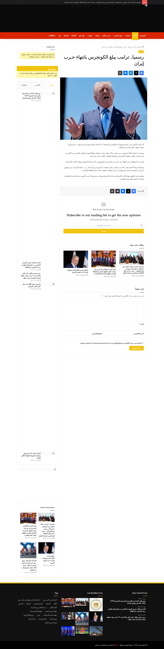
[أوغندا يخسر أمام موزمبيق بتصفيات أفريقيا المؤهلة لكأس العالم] (48, 456)
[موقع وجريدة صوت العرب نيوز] (82, 18)
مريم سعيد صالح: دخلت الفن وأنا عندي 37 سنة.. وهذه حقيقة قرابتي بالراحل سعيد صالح (31, 275)
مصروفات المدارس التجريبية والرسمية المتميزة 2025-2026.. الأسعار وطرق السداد (31, 95)
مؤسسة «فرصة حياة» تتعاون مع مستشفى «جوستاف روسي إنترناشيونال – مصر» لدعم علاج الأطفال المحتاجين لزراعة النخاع (102, 2)
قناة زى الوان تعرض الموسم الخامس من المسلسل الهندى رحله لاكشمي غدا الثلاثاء (31, 265)
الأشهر (51, 85)
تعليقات (24, 85)
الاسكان (48, 604)
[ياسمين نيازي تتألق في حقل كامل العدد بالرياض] (48, 367)
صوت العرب (118, 35)
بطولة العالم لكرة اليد (36, 611)
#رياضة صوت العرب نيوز (50, 600)
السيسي (20, 604)
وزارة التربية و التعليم (51, 623)
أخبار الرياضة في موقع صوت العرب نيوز (29, 600)
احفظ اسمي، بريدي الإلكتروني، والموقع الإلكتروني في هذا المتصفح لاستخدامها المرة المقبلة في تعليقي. (111, 343)
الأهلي (55, 604)
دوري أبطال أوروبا (29, 615)
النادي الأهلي (53, 607)
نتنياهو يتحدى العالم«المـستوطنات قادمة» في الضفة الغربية (77, 271)
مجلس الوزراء (42, 619)
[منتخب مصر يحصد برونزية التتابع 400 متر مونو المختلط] (68, 631)
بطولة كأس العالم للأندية (50, 615)
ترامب (38, 615)
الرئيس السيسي (38, 604)
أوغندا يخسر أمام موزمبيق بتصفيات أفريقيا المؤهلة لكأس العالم (31, 455)
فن (60, 35)
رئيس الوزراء (53, 619)
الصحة (66, 35)
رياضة (97, 35)
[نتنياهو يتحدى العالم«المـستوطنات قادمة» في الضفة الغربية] (75, 259)
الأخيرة (37, 85)
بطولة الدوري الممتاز (51, 611)
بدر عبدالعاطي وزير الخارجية (39, 607)
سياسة (127, 35)
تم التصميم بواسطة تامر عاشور (105, 645)
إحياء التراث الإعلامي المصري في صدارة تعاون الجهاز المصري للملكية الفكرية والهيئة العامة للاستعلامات (104, 271)
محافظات (52, 35)
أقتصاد (73, 35)
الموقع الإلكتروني (97, 333)
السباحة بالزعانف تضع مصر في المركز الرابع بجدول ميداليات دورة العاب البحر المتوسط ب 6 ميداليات (28, 565)
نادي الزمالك (32, 619)
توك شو (81, 35)
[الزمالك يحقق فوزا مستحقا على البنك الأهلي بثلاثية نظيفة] (68, 615)
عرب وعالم (107, 35)
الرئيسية (143, 35)
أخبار (135, 35)
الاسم (141, 324)
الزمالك (28, 604)
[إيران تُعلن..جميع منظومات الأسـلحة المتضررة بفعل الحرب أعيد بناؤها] (96, 631)
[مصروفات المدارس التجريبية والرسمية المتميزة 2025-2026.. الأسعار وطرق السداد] (48, 176)
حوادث (90, 35)
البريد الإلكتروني (138, 333)
